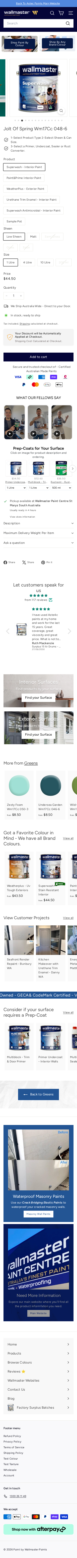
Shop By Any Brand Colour (57, 43)
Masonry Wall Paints (38, 1214)
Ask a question (14, 543)
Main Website (38, 1313)
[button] (8, 631)
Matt (33, 236)
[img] (38, 595)
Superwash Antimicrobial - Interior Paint (33, 210)
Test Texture (10, 1464)
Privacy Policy (12, 1441)
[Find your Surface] (38, 690)
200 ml (65, 263)
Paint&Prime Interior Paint (24, 178)
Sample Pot (14, 221)
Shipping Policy (13, 1452)
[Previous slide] (7, 422)
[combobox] (38, 23)
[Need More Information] (38, 1259)
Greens (31, 763)
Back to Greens (41, 1094)
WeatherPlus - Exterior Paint (25, 189)
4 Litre (27, 262)
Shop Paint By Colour (20, 44)
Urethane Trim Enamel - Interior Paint (31, 199)
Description (11, 523)
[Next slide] (70, 422)
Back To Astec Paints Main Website (38, 3)
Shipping (25, 323)
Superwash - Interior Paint (24, 167)
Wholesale (9, 1469)
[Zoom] (61, 110)
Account (8, 1475)
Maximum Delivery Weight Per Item (28, 533)
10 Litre (45, 262)
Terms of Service (13, 1447)
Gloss (12, 248)
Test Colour (10, 1458)
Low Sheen (14, 236)
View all (68, 838)
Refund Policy (12, 1436)
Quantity (9, 287)
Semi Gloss (54, 237)
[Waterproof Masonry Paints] (38, 1159)
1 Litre (11, 262)
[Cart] (61, 13)
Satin (28, 248)
